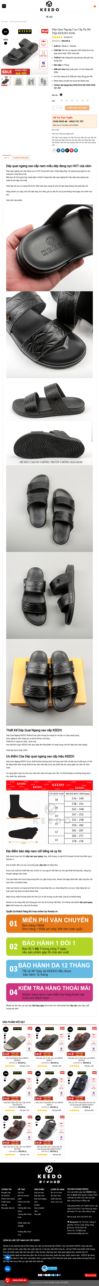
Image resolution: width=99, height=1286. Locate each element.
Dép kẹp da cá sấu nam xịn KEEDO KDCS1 (49, 1059)
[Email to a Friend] (67, 150)
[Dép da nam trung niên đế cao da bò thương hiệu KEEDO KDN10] (82, 1085)
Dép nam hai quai (71, 140)
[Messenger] (7, 1257)
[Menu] (4, 6)
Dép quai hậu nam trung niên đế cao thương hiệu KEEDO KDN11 (49, 1148)
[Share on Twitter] (63, 150)
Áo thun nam (56, 1196)
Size (53, 101)
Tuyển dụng (5, 1202)
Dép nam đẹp (60, 140)
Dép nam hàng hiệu (84, 140)
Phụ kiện (37, 1214)
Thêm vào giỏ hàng (77, 108)
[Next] (44, 51)
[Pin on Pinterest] (72, 150)
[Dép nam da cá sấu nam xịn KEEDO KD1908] (17, 1130)
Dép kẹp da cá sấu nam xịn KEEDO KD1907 (81, 1059)
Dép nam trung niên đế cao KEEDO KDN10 (49, 1104)
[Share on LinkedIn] (76, 150)
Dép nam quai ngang (67, 142)
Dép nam (4, 22)
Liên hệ (4, 1205)
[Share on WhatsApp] (54, 150)
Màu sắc (55, 95)
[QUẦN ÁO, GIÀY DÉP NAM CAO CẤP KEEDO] (49, 6)
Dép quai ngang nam (18, 22)
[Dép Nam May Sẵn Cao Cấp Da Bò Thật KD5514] (17, 1085)
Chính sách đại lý (8, 1199)
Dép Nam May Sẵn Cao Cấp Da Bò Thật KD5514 (17, 1104)
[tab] (6, 157)
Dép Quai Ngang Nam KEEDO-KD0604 (17, 1059)
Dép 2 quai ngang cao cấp (64, 137)
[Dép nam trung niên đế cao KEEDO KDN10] (49, 1085)
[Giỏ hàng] (95, 6)
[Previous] (5, 51)
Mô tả (6, 158)
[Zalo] (7, 1268)
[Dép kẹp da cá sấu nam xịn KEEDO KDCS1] (49, 1041)
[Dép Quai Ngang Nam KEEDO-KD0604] (17, 1041)
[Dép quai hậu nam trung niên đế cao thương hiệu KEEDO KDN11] (49, 1130)
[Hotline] (7, 1280)
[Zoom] (4, 72)
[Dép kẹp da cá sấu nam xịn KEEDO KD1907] (82, 1041)
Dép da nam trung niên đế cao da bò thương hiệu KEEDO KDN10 (82, 1104)
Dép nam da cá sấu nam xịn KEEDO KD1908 (17, 1148)
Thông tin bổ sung (20, 158)
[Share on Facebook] (58, 150)
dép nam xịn (79, 142)
